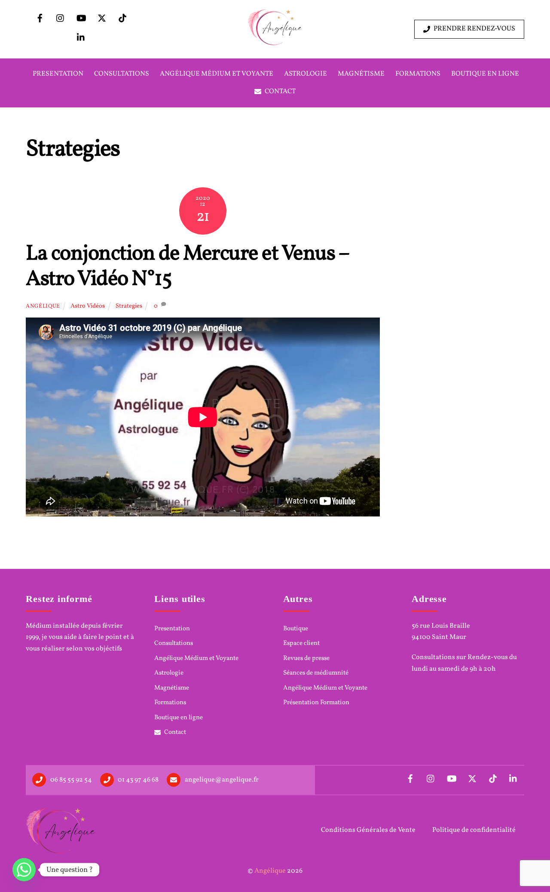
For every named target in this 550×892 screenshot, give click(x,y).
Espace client (301, 643)
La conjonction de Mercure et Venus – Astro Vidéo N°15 (187, 267)
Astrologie (305, 74)
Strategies (129, 306)
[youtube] (81, 18)
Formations (417, 74)
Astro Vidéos (87, 306)
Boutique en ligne (485, 74)
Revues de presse (306, 658)
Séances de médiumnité (315, 673)
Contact (279, 91)
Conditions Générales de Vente (368, 830)
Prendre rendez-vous (474, 29)
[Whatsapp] (24, 869)
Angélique (43, 306)
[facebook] (40, 18)
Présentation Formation (316, 703)
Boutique (295, 629)
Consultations (121, 74)
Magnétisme (361, 74)
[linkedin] (81, 38)
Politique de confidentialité (474, 830)
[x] (101, 18)
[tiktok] (122, 18)
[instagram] (60, 18)
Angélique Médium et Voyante (216, 74)
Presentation (58, 74)
